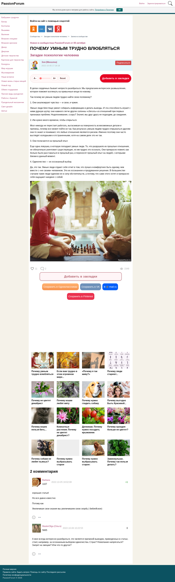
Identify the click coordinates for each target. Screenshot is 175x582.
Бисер (4, 22)
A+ (54, 78)
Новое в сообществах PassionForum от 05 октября (57, 43)
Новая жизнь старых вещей (13, 81)
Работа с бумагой (9, 98)
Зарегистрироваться (156, 3)
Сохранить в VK (90, 286)
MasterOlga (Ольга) (51, 526)
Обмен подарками (9, 89)
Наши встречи (7, 77)
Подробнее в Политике (104, 10)
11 (36, 269)
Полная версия (9, 569)
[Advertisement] (55, 326)
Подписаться (123, 63)
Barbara (46, 480)
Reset (63, 78)
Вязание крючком (9, 43)
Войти (142, 3)
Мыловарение (7, 73)
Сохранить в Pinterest (80, 296)
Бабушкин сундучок (10, 17)
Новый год (6, 85)
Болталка (5, 26)
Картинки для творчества (12, 60)
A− (35, 78)
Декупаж (5, 51)
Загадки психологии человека (54, 55)
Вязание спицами (9, 39)
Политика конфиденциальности (17, 575)
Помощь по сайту (38, 572)
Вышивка (5, 30)
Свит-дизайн (7, 106)
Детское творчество (10, 56)
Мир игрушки (7, 68)
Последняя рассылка (55, 572)
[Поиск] (170, 3)
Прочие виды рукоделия (12, 94)
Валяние (5, 34)
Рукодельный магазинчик (12, 102)
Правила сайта (9, 572)
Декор (4, 47)
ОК (119, 10)
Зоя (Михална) (49, 62)
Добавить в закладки (115, 78)
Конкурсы (5, 64)
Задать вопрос (23, 572)
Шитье (4, 111)
